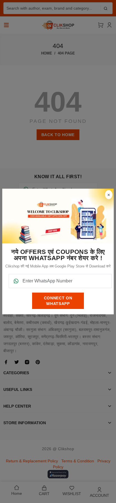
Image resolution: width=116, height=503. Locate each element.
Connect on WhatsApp (58, 301)
